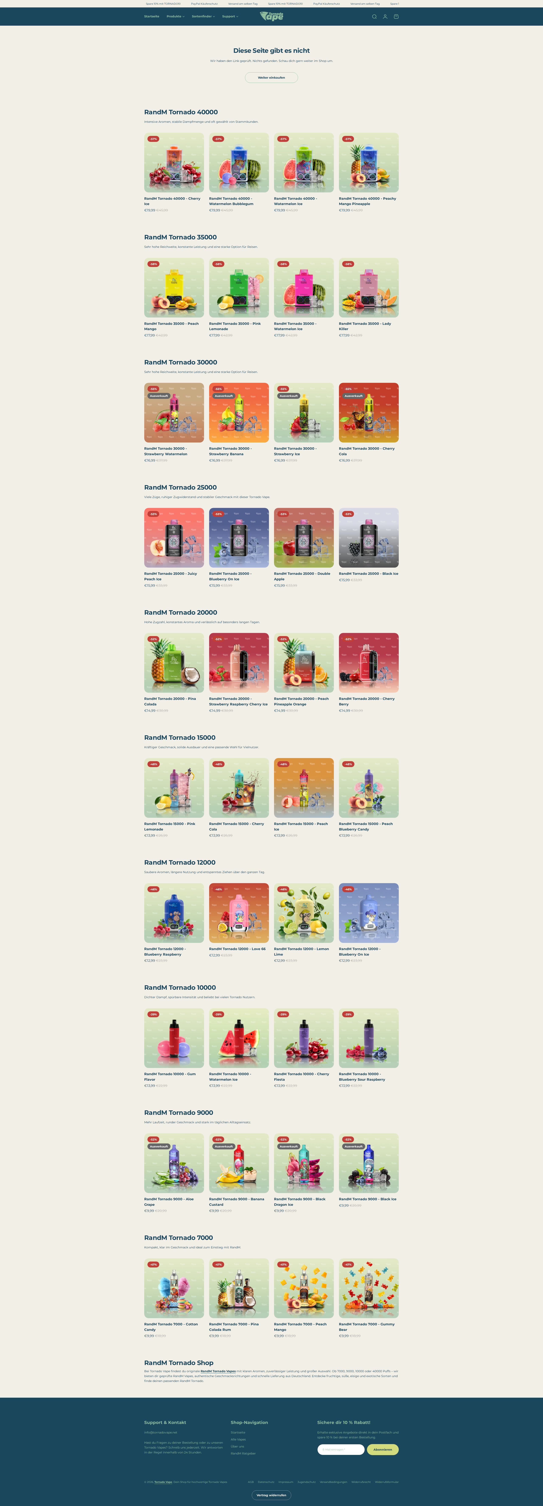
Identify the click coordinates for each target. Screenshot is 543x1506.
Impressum (285, 1482)
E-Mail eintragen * (334, 1449)
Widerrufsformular (387, 1482)
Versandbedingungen (333, 1482)
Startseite (238, 1432)
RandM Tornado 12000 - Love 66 (237, 949)
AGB (251, 1482)
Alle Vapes (238, 1439)
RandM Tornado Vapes (218, 1371)
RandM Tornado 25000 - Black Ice (368, 574)
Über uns (237, 1446)
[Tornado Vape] (271, 16)
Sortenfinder (202, 16)
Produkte (174, 16)
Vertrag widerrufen (271, 1495)
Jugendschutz (307, 1482)
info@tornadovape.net (160, 1432)
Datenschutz (266, 1482)
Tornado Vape (163, 1482)
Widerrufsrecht (361, 1482)
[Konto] (385, 16)
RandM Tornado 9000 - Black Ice (367, 1199)
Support (228, 16)
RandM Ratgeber (243, 1453)
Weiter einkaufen (271, 78)
